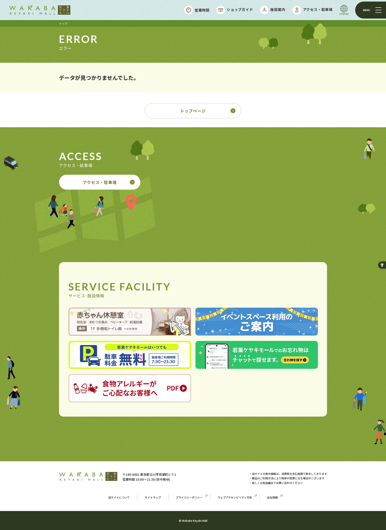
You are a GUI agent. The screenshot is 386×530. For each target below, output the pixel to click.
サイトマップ (153, 497)
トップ (63, 23)
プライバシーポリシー (189, 497)
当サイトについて (119, 497)
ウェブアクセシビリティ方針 (235, 497)
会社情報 (272, 497)
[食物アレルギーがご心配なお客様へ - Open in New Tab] (130, 399)
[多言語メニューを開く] (344, 10)
